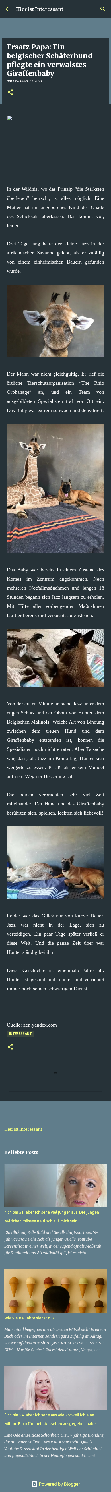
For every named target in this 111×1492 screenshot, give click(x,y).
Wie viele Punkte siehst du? (29, 1318)
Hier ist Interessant (39, 9)
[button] (10, 92)
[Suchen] (103, 9)
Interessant (20, 1033)
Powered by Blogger (59, 1484)
